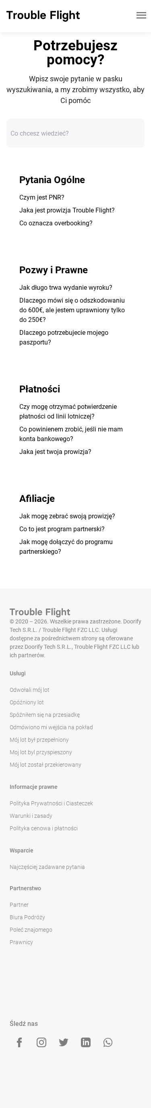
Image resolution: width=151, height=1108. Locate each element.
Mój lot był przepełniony (39, 740)
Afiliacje (37, 498)
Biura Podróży (27, 917)
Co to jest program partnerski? (62, 529)
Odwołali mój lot (30, 690)
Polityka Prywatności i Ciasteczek (51, 803)
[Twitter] (63, 1042)
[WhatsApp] (108, 1042)
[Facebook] (19, 1042)
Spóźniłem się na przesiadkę (45, 715)
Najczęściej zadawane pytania (47, 867)
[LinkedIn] (85, 1042)
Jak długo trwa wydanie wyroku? (65, 287)
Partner (19, 905)
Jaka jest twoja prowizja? (55, 452)
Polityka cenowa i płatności (44, 828)
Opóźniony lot (27, 702)
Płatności (39, 389)
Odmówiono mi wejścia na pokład (51, 727)
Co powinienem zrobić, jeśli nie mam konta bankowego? (71, 434)
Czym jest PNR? (41, 197)
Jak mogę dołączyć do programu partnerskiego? (66, 546)
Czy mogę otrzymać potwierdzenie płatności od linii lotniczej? (68, 411)
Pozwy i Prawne (53, 270)
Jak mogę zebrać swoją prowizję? (67, 516)
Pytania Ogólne (52, 180)
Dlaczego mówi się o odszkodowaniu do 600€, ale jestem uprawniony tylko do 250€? (72, 310)
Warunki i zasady (31, 816)
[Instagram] (41, 1042)
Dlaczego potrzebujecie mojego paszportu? (63, 337)
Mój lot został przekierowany (45, 764)
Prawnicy (21, 942)
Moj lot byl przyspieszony (41, 752)
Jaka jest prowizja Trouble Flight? (67, 210)
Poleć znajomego (31, 929)
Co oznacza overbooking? (56, 223)
